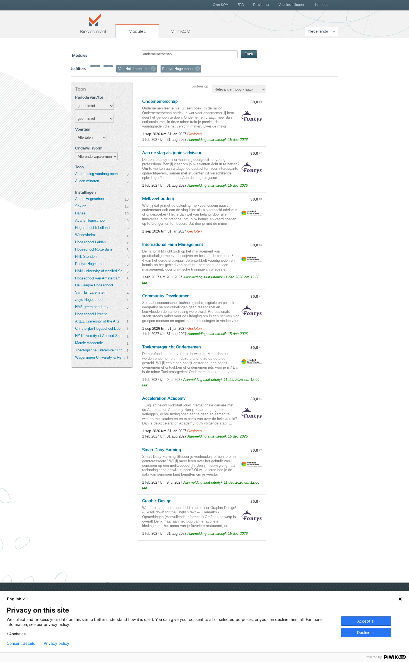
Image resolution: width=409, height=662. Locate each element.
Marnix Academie (89, 343)
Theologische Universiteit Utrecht (100, 350)
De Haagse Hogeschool (94, 285)
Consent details (21, 643)
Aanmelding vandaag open (96, 174)
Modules (137, 31)
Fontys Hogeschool (90, 264)
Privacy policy (56, 643)
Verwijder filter (96, 68)
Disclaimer (261, 4)
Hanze (80, 213)
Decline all (366, 632)
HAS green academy (92, 307)
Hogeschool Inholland (92, 228)
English (14, 598)
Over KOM (220, 4)
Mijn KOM (180, 31)
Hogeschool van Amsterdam (97, 278)
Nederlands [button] (318, 31)
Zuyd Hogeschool (89, 300)
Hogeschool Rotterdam (93, 249)
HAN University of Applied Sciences (100, 271)
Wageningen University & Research (100, 357)
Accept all (366, 621)
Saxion (80, 206)
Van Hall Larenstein (90, 292)
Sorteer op (199, 86)
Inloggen (321, 4)
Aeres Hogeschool (90, 199)
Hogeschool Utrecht (91, 314)
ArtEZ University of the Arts (97, 321)
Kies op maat (93, 23)
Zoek (249, 54)
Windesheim (85, 235)
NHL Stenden (86, 256)
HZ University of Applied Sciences (100, 336)
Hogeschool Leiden (90, 242)
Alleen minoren (87, 181)
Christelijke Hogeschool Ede (97, 328)
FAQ (241, 4)
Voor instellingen (291, 4)
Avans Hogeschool (90, 220)
